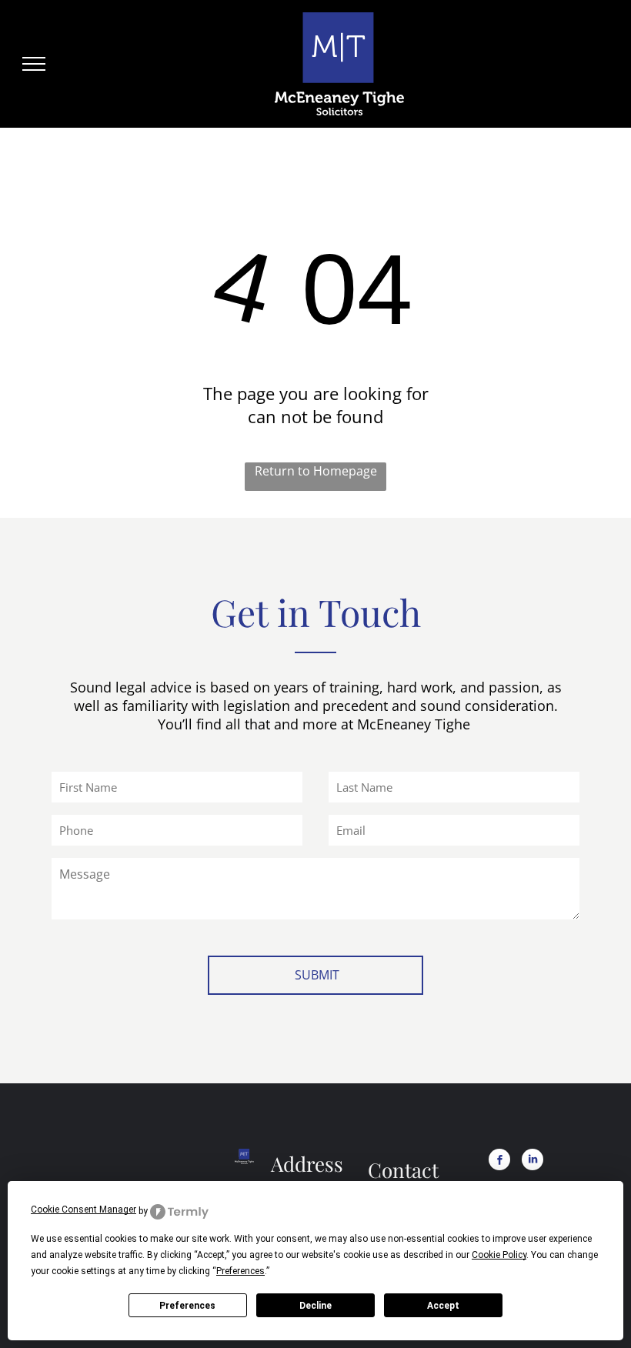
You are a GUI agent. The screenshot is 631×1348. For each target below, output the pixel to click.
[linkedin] (532, 1161)
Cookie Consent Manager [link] (83, 1209)
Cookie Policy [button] (499, 1255)
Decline (315, 1305)
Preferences (187, 1305)
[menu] (34, 64)
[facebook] (499, 1161)
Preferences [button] (240, 1271)
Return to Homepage (316, 470)
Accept (443, 1305)
